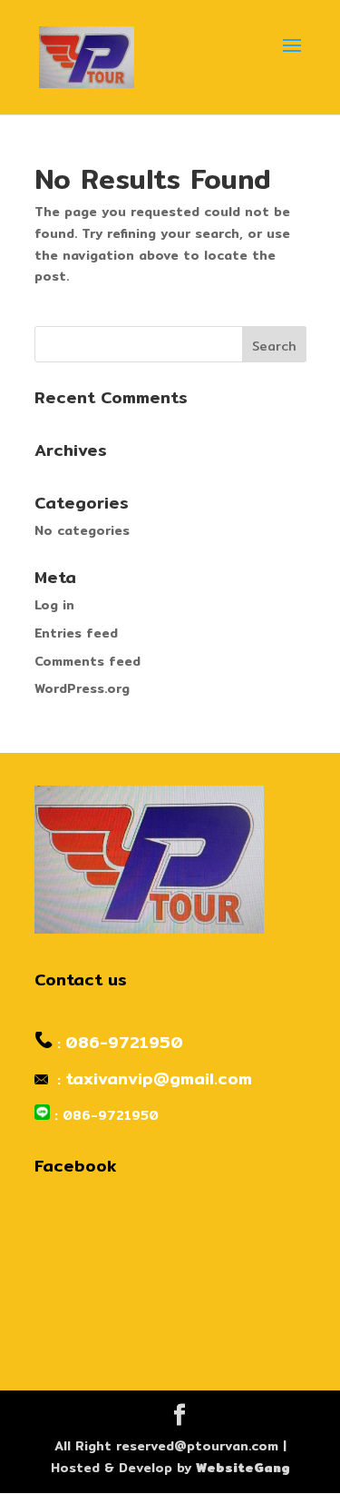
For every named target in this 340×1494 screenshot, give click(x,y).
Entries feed (76, 633)
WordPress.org (82, 688)
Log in (54, 605)
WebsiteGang (243, 1468)
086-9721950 (124, 1042)
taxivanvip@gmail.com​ (158, 1078)
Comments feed (87, 661)
